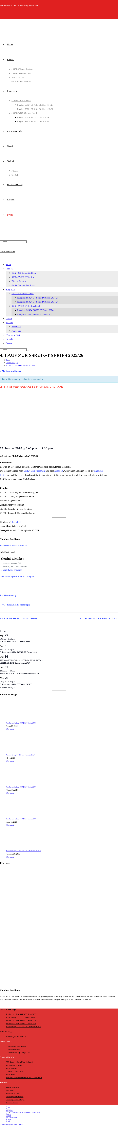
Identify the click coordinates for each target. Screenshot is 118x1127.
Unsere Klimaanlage (13, 1049)
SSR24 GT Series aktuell (23, 293)
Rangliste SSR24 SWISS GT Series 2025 (35, 314)
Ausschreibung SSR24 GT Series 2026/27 (20, 755)
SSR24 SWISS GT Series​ (23, 277)
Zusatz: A (58, 471)
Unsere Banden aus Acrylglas (16, 1046)
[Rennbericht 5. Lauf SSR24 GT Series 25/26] (16, 784)
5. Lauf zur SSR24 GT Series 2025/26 (98, 618)
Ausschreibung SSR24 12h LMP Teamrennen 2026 (23, 851)
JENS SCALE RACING (14, 1071)
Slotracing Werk (11, 1068)
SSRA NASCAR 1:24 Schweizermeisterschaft (19, 673)
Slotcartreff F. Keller (13, 1093)
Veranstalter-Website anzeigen (13, 545)
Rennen (9, 269)
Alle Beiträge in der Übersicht (16, 1037)
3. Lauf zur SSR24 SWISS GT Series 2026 (18, 652)
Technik (9, 322)
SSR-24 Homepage (12, 1087)
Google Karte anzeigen (11, 570)
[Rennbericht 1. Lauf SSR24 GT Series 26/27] (16, 720)
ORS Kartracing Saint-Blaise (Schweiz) (19, 1062)
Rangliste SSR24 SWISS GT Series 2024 (35, 310)
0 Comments (10, 729)
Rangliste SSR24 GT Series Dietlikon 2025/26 (38, 302)
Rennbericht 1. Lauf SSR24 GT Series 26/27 (21, 723)
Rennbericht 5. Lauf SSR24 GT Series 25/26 (21, 787)
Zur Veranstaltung (8, 595)
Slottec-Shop (10, 1075)
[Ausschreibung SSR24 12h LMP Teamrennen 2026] (16, 848)
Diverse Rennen (19, 281)
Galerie (9, 318)
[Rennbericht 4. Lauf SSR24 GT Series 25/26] (16, 816)
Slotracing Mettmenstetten (14, 1097)
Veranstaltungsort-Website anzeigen (17, 576)
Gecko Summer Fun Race (23, 285)
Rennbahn (16, 327)
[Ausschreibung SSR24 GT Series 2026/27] (16, 752)
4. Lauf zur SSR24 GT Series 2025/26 (20, 365)
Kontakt (9, 339)
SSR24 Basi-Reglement (34, 471)
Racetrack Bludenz (12, 1103)
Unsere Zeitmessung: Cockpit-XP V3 (18, 1053)
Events (9, 343)
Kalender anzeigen (7, 687)
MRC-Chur (10, 1090)
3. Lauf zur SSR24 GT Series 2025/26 (18, 618)
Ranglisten (10, 289)
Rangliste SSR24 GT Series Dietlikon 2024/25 (38, 298)
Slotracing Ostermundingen (15, 1100)
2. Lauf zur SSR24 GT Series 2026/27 (16, 642)
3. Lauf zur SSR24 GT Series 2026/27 (16, 684)
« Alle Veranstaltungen (10, 371)
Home (8, 264)
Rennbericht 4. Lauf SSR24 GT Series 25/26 (21, 819)
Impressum (4, 1124)
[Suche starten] (28, 350)
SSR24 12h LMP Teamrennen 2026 (15, 663)
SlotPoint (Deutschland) (14, 1065)
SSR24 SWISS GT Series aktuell (26, 306)
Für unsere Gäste (13, 335)
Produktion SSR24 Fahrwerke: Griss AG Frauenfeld (24, 1078)
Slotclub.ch (16, 522)
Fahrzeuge (16, 331)
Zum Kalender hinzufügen (18, 605)
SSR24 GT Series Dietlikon (24, 273)
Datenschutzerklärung (15, 1124)
